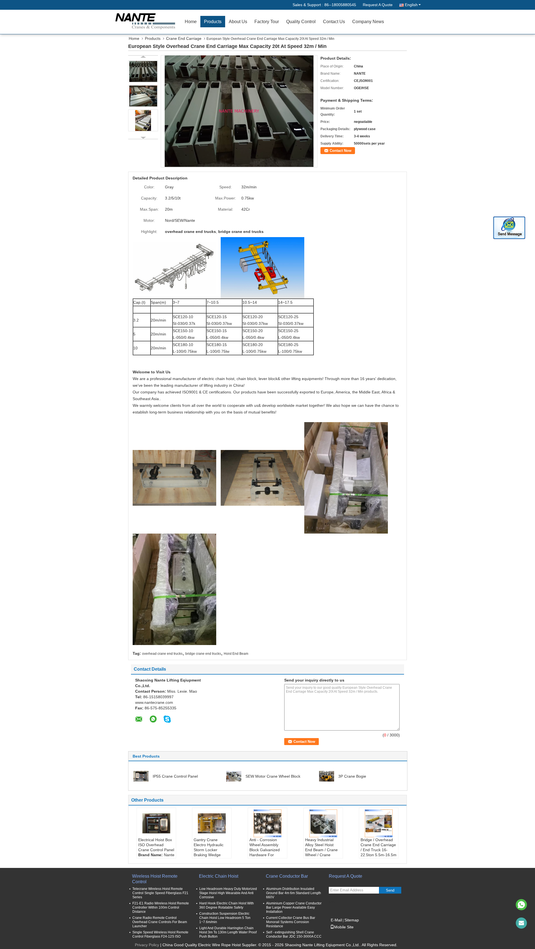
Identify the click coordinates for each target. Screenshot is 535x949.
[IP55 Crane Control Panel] (141, 776)
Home (191, 21)
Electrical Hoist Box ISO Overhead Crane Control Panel (156, 845)
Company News (368, 21)
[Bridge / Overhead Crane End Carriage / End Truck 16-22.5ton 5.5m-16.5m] (378, 823)
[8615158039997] (521, 904)
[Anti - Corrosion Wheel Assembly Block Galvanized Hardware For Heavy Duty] (267, 823)
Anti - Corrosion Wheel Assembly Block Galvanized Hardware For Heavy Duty (264, 850)
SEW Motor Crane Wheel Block (272, 776)
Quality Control (301, 21)
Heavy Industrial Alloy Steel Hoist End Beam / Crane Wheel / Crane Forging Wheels (321, 850)
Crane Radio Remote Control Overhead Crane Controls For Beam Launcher (159, 922)
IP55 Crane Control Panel (175, 776)
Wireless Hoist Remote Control (154, 879)
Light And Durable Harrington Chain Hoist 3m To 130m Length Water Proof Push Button (228, 932)
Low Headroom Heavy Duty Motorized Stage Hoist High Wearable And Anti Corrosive (228, 893)
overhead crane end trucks (162, 654)
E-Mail (336, 920)
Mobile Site (344, 927)
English (411, 5)
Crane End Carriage (183, 38)
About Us (238, 21)
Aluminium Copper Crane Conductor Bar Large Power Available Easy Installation (294, 907)
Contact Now (340, 151)
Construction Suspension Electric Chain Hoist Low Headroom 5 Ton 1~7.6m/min (225, 918)
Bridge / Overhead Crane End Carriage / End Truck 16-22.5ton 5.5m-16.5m (379, 847)
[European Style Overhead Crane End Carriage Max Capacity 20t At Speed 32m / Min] (239, 111)
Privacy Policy (147, 945)
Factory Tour (266, 21)
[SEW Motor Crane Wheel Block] (233, 776)
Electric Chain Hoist (218, 876)
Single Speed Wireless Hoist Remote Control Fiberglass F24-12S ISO (160, 934)
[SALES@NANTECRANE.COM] (521, 923)
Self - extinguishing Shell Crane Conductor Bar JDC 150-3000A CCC (294, 934)
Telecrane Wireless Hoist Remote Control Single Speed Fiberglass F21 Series (160, 893)
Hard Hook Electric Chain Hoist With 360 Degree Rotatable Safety (226, 905)
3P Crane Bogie (352, 776)
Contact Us (334, 21)
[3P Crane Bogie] (326, 776)
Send (390, 890)
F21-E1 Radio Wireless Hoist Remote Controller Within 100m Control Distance (160, 907)
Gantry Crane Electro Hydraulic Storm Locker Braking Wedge (208, 847)
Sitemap (351, 920)
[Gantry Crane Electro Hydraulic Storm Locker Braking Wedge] (211, 823)
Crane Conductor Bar (287, 876)
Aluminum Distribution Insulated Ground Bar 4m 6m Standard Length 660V (293, 893)
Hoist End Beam (236, 654)
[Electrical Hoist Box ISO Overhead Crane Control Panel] (156, 823)
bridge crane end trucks (203, 654)
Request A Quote (378, 5)
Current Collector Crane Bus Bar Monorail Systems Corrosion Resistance (290, 922)
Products (213, 21)
